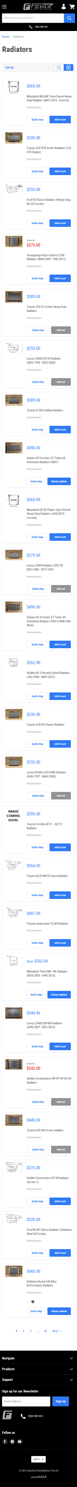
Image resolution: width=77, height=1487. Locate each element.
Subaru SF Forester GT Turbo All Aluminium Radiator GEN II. (46, 460)
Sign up (61, 1401)
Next (56, 1331)
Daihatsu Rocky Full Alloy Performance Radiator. (41, 1283)
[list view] (68, 67)
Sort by (9, 67)
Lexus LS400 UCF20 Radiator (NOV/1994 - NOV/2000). (44, 360)
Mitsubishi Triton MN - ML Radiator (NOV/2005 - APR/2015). (47, 973)
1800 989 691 (41, 26)
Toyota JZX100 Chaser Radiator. (46, 724)
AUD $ (36, 1459)
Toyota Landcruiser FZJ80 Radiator (47, 923)
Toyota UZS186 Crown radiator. (45, 1130)
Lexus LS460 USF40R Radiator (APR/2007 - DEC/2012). (44, 1025)
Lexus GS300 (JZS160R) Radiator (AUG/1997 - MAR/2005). (46, 774)
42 (45, 1331)
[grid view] (59, 67)
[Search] (69, 18)
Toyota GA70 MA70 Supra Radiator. (48, 876)
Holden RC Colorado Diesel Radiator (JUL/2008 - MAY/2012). (48, 675)
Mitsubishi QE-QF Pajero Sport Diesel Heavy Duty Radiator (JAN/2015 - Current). (48, 514)
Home (5, 37)
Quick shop (37, 119)
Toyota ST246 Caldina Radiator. (45, 410)
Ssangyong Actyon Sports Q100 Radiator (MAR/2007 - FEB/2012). (47, 257)
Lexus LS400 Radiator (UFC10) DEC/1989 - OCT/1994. (45, 567)
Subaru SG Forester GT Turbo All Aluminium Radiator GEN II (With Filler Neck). (49, 621)
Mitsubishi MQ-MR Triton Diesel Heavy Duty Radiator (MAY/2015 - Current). (49, 98)
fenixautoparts (34, 107)
